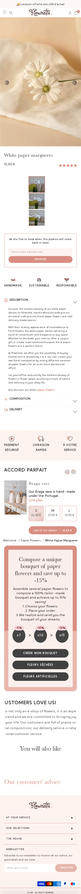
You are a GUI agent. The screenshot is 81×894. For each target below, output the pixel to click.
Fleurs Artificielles (40, 676)
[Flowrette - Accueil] (40, 13)
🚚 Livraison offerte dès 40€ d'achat (40, 4)
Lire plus (35, 500)
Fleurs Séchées (40, 665)
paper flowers (46, 390)
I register (66, 868)
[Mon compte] (70, 13)
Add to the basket (53, 531)
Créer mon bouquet (40, 653)
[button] (11, 13)
